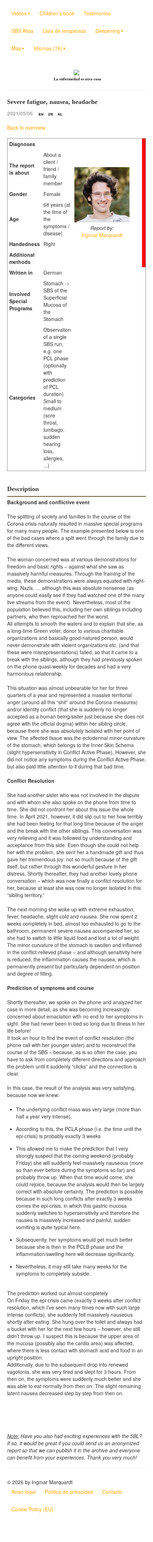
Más (16, 48)
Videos (19, 13)
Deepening (107, 30)
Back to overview (26, 127)
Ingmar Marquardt (101, 235)
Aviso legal (23, 1491)
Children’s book (56, 13)
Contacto (112, 1491)
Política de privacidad (69, 1491)
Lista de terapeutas (64, 30)
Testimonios (97, 13)
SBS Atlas (22, 30)
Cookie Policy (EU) (32, 1509)
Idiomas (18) (48, 48)
